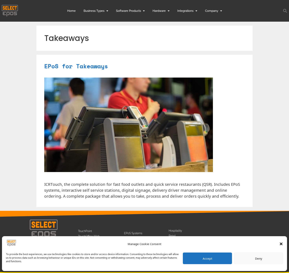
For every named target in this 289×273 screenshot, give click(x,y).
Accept (207, 258)
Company (211, 11)
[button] (281, 244)
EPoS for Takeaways (76, 66)
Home (71, 11)
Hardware (159, 11)
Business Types (94, 11)
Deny (258, 258)
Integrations (185, 11)
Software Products (128, 11)
